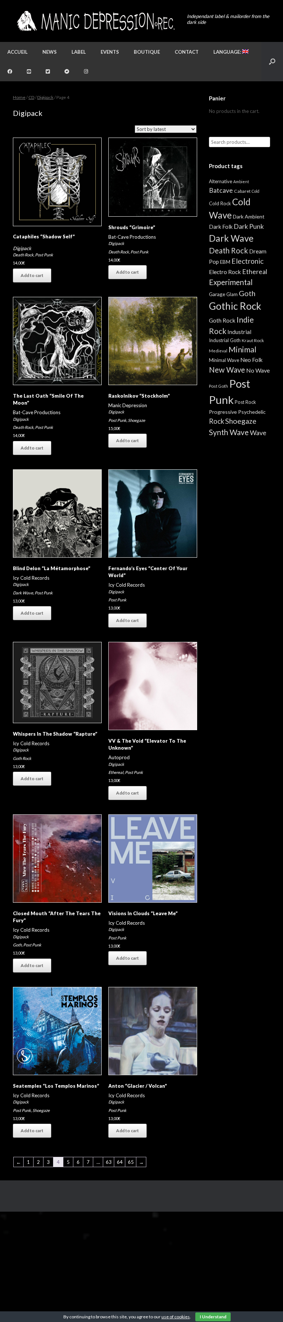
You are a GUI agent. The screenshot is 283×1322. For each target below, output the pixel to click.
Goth (17, 944)
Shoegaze (136, 420)
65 (131, 1162)
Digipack (45, 97)
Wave (258, 433)
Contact (187, 52)
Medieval (218, 350)
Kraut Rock (253, 340)
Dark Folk (221, 226)
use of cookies (175, 1316)
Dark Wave (23, 592)
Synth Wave (229, 432)
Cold (255, 191)
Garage (217, 294)
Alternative (220, 181)
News (49, 52)
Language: (227, 52)
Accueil (17, 52)
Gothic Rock (235, 306)
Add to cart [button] (32, 275)
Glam (232, 294)
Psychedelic (252, 412)
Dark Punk (249, 226)
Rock (216, 421)
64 (120, 1162)
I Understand (213, 1316)
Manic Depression (127, 405)
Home (19, 97)
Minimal (242, 349)
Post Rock (245, 402)
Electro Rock (225, 271)
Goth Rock (22, 758)
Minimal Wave (224, 360)
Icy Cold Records (31, 578)
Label (78, 52)
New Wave (227, 369)
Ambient (241, 181)
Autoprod (119, 757)
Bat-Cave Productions (132, 237)
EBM (225, 262)
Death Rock (23, 254)
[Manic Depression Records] (95, 21)
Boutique (147, 52)
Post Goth (218, 386)
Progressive (223, 412)
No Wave (258, 370)
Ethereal (115, 772)
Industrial (239, 331)
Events (110, 52)
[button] (272, 61)
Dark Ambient (249, 216)
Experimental (231, 282)
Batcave (221, 190)
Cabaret (242, 191)
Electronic (247, 261)
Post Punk (44, 254)
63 (109, 1162)
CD (31, 97)
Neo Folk (251, 359)
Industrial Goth (225, 340)
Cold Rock (220, 203)
